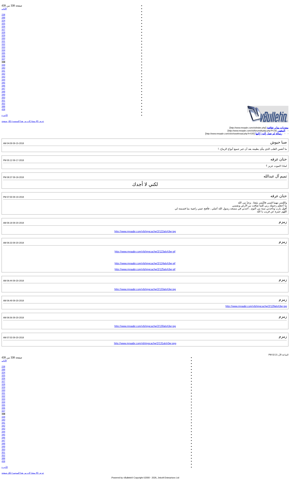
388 (3, 106)
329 (3, 35)
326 (3, 26)
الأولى (4, 9)
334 (3, 50)
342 (3, 74)
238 (3, 14)
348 (3, 91)
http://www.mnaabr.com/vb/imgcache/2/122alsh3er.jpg (145, 231)
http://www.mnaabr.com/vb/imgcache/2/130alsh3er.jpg (145, 326)
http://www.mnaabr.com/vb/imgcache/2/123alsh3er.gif (145, 251)
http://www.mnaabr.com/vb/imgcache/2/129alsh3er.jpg (256, 306)
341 (3, 71)
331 (3, 41)
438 (3, 109)
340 (3, 68)
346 (3, 85)
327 (3, 29)
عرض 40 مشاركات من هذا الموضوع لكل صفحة (23, 121)
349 (3, 94)
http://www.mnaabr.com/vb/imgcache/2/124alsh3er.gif (145, 263)
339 (3, 65)
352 (3, 103)
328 (3, 32)
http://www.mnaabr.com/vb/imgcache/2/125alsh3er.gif (145, 269)
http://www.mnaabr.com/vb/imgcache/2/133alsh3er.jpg (145, 289)
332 (3, 44)
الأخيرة (5, 115)
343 (3, 77)
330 (3, 38)
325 (3, 23)
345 (3, 83)
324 (3, 20)
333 (3, 47)
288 (3, 17)
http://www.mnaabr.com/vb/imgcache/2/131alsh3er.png (145, 343)
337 (3, 59)
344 (3, 80)
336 (3, 56)
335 (3, 53)
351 (3, 100)
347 (3, 88)
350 (3, 97)
